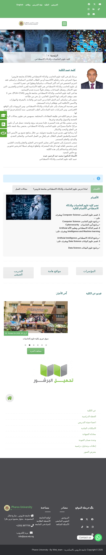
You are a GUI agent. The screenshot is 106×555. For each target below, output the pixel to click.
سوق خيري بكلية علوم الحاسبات (36, 338)
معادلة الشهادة (89, 434)
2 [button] (29, 345)
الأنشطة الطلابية (44, 521)
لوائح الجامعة (45, 517)
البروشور (65, 517)
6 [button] (46, 345)
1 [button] (25, 345)
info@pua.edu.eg (26, 536)
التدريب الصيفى (18, 273)
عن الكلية (91, 410)
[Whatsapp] (98, 537)
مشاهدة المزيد (36, 351)
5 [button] (42, 345)
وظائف (27, 5)
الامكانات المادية (88, 428)
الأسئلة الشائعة (62, 524)
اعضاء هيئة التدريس (87, 422)
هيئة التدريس (37, 5)
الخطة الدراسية (89, 416)
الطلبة (46, 5)
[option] (36, 322)
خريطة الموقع (82, 507)
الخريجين (54, 5)
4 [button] (37, 345)
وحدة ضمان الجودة (87, 440)
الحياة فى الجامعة (43, 524)
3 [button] (33, 345)
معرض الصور (90, 452)
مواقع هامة (54, 271)
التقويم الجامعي (62, 521)
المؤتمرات (89, 271)
